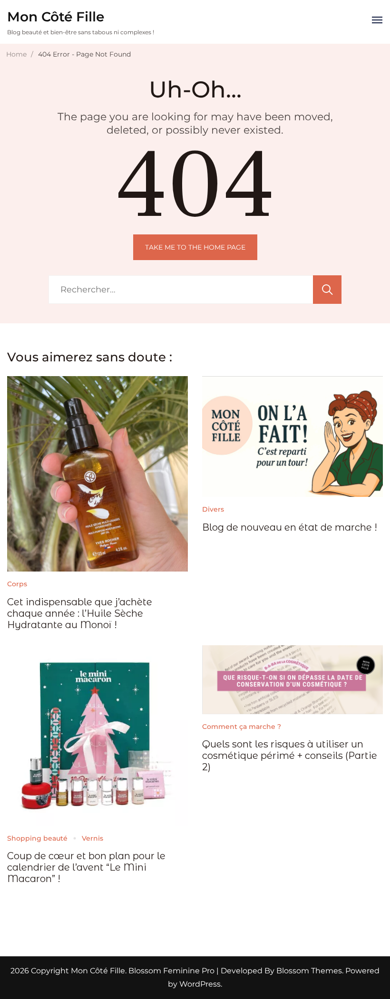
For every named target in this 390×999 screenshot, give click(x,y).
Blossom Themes (308, 970)
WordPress (200, 984)
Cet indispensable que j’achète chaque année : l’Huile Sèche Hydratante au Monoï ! (79, 613)
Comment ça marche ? (241, 726)
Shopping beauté (37, 838)
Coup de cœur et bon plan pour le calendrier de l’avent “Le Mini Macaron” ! (86, 867)
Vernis (92, 838)
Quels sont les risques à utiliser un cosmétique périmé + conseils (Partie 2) (289, 755)
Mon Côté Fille (55, 17)
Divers (213, 509)
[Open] (377, 20)
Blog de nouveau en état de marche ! (289, 527)
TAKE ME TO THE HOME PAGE (195, 247)
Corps (17, 584)
